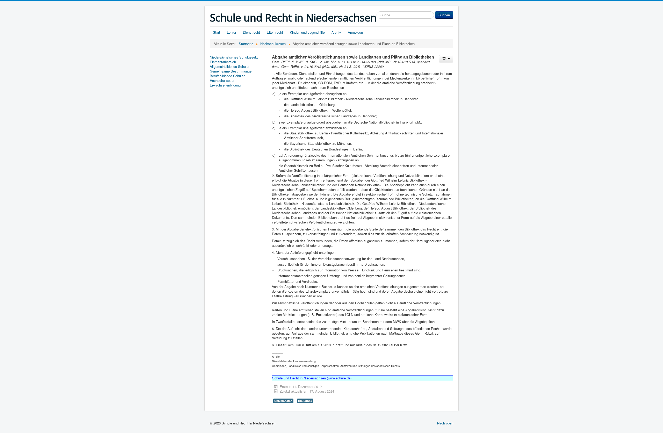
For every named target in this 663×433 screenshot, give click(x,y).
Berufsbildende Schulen (227, 76)
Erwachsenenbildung (225, 85)
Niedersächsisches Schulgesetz (234, 57)
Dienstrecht (251, 32)
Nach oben (445, 423)
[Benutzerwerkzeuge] (446, 58)
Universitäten (283, 401)
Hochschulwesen (222, 80)
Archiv (336, 32)
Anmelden (355, 32)
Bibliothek (305, 401)
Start (216, 32)
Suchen (444, 14)
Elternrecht (275, 32)
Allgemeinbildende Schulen (230, 66)
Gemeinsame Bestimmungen (231, 71)
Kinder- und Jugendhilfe (307, 32)
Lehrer (231, 32)
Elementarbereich (223, 62)
